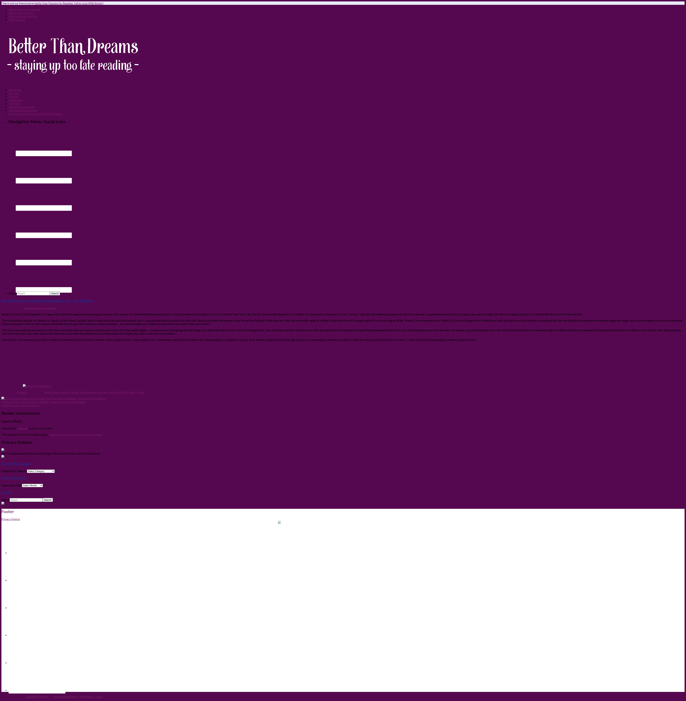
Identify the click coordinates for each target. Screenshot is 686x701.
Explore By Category (14, 471)
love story (103, 392)
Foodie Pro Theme (37, 696)
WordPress (86, 696)
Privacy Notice (10, 519)
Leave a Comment (45, 308)
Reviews (22, 392)
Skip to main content (21, 12)
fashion (74, 392)
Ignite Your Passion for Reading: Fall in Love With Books (68, 3)
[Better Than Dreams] (72, 83)
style (141, 392)
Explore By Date (11, 485)
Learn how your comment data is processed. (75, 434)
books (65, 392)
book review (52, 392)
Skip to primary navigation (25, 9)
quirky (133, 392)
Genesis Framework (65, 696)
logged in (22, 428)
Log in (98, 696)
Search (13, 293)
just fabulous (88, 392)
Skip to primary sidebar (23, 16)
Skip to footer (17, 19)
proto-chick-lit (119, 392)
